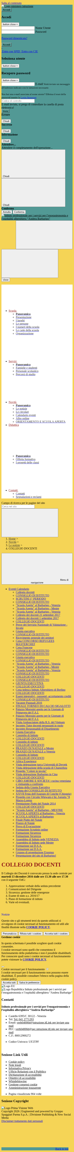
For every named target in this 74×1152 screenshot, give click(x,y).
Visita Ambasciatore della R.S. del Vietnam (40, 722)
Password (40, 31)
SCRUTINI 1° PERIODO (31, 598)
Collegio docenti (25, 592)
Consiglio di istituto (27, 741)
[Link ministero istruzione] (17, 6)
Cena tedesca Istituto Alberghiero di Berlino (40, 689)
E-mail (39, 83)
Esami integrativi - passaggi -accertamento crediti (43, 696)
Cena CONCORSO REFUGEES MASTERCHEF (35, 642)
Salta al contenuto (11, 3)
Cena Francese (24, 647)
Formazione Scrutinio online (32, 829)
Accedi (6, 9)
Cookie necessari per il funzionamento (23, 969)
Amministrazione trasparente (25, 1087)
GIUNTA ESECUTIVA (29, 683)
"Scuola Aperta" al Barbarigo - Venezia (38, 605)
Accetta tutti (56, 933)
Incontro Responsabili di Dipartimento (37, 728)
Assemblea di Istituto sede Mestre (35, 842)
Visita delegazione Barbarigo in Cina (36, 774)
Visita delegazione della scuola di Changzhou (41, 767)
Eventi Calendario (19, 588)
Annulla (7, 212)
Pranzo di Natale (25, 823)
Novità (12, 541)
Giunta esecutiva (25, 631)
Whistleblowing (18, 1081)
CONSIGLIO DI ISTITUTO (32, 595)
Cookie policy (17, 1061)
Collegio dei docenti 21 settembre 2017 (38, 614)
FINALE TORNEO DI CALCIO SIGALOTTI (43, 706)
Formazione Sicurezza (28, 832)
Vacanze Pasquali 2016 (29, 702)
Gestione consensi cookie (23, 1084)
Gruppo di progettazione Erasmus (35, 852)
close (5, 279)
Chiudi (6, 121)
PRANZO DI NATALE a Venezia (35, 751)
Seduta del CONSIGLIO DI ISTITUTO (39, 790)
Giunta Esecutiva (25, 732)
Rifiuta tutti (30, 933)
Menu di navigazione (50, 581)
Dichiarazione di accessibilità (25, 1074)
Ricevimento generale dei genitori (35, 637)
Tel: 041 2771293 (24, 1019)
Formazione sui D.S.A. (29, 845)
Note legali (15, 1065)
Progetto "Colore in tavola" (31, 771)
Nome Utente (43, 27)
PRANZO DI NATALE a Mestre (35, 748)
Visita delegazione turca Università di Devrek (41, 764)
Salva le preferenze (29, 982)
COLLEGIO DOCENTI (30, 621)
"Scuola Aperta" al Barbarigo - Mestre (37, 608)
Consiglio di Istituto (27, 735)
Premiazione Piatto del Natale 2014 (36, 803)
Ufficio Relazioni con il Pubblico (27, 1071)
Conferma (19, 212)
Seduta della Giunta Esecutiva (33, 787)
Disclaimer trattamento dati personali (22, 1121)
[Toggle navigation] (29, 263)
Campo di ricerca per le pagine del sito (23, 502)
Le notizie (14, 545)
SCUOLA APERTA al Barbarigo (35, 816)
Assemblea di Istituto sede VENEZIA (37, 839)
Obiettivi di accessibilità (22, 1078)
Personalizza (9, 933)
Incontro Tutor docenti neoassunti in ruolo (39, 725)
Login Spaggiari (28, 97)
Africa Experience (26, 761)
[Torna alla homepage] (37, 217)
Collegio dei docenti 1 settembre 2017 (37, 618)
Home (12, 538)
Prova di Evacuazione (28, 826)
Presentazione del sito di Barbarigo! (36, 855)
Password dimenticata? (14, 38)
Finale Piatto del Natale (29, 819)
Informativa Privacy (20, 1068)
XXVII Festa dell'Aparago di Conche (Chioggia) (43, 793)
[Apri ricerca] (44, 234)
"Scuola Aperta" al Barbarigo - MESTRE (39, 810)
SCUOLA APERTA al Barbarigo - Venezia (40, 813)
